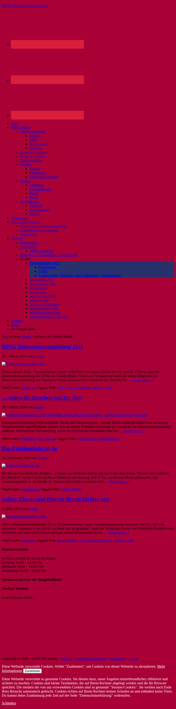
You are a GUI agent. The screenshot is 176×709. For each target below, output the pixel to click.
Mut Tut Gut (47, 439)
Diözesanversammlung (73, 388)
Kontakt (66, 659)
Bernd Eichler (67, 540)
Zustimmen (32, 671)
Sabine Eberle (102, 388)
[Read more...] (142, 380)
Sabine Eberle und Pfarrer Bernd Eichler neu (55, 499)
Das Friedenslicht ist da (29, 448)
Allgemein (28, 388)
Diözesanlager (87, 439)
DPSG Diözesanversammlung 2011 (42, 346)
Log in (133, 659)
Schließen (9, 703)
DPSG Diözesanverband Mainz (25, 6)
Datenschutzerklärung (91, 659)
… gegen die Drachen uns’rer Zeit (42, 397)
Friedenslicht (30, 489)
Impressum (118, 659)
